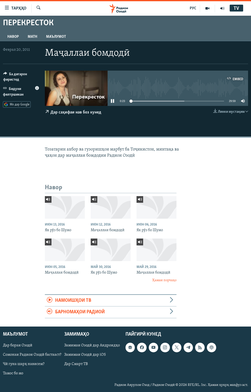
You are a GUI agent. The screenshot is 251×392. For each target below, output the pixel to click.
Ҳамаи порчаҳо (164, 280)
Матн (32, 37)
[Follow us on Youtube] (153, 347)
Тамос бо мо (13, 373)
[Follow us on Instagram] (165, 347)
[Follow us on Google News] (130, 347)
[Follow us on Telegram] (188, 347)
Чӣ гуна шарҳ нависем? (23, 364)
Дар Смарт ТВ (76, 364)
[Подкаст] (211, 347)
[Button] (21, 78)
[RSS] (199, 347)
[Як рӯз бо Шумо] (65, 207)
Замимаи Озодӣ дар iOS (85, 355)
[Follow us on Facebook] (141, 347)
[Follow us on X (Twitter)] (176, 347)
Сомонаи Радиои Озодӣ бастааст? (32, 355)
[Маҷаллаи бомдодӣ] (111, 207)
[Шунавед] (222, 8)
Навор (13, 37)
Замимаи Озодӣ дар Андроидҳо (92, 345)
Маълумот (56, 37)
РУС (193, 8)
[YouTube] (207, 8)
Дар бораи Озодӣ (17, 345)
